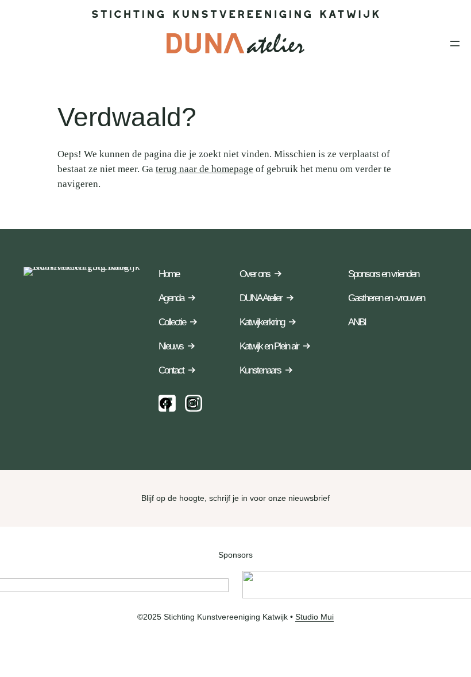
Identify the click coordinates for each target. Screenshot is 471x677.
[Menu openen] (455, 43)
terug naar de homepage (204, 169)
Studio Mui (314, 616)
